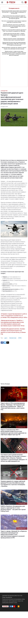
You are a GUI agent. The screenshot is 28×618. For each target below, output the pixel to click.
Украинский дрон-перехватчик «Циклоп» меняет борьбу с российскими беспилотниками (14, 48)
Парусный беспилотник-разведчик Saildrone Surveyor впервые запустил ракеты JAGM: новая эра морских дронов (14, 17)
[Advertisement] (14, 71)
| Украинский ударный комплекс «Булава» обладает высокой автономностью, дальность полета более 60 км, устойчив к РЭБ (13, 331)
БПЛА (19, 338)
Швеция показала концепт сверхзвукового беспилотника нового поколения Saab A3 (14, 39)
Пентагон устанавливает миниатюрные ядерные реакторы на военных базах (14, 21)
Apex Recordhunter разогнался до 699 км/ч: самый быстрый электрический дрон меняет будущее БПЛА (14, 26)
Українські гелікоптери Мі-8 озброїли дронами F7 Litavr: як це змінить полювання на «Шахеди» (14, 30)
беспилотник (12, 338)
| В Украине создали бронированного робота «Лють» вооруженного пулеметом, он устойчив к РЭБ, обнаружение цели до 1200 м (14, 315)
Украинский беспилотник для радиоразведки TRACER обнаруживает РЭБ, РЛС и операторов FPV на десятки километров (14, 44)
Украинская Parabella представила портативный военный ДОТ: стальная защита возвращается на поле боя (14, 12)
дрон (5, 338)
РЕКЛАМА (5, 606)
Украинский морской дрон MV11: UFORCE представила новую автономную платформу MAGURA (14, 35)
